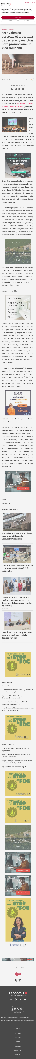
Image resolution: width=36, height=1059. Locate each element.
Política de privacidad (29, 2)
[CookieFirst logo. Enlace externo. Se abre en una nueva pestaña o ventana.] (6, 4)
